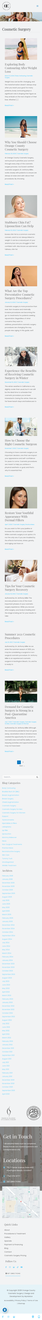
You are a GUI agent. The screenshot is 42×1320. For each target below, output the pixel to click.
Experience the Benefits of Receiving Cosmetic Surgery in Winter (20, 374)
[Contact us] (39, 1316)
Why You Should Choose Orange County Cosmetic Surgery (21, 145)
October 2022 (7, 1013)
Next (22, 766)
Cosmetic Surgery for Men (12, 809)
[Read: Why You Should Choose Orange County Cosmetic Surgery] (21, 127)
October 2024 (7, 932)
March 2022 (6, 1038)
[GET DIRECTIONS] (12, 1181)
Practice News (29, 524)
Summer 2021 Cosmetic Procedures (20, 636)
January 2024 (7, 960)
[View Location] (5, 1167)
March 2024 (6, 953)
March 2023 (6, 995)
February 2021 (7, 1073)
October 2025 (7, 890)
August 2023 (7, 978)
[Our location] (33, 1316)
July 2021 (5, 1062)
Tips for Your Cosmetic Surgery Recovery (20, 588)
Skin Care (5, 855)
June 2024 (6, 946)
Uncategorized (8, 862)
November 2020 (8, 1083)
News (4, 841)
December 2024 (8, 925)
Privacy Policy (20, 1300)
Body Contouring (20, 76)
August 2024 (7, 939)
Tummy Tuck (7, 858)
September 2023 (8, 974)
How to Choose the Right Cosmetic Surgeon (21, 442)
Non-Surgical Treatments (12, 844)
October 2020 (7, 1087)
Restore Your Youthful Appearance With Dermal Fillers (19, 516)
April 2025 (6, 911)
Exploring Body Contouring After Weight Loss (21, 67)
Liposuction (6, 834)
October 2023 (7, 971)
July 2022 (5, 1023)
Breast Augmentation (10, 795)
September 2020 (8, 1090)
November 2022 (8, 1009)
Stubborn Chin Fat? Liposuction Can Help (19, 224)
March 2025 (6, 914)
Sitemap (21, 1303)
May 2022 (5, 1031)
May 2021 (5, 1069)
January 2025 (7, 921)
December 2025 (8, 883)
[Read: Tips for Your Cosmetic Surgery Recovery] (21, 570)
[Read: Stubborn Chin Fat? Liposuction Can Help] (21, 206)
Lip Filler (5, 830)
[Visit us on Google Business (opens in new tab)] (14, 1267)
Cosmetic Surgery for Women (19, 724)
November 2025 (8, 886)
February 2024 (7, 957)
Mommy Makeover (9, 837)
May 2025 (6, 907)
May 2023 (5, 988)
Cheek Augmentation (10, 802)
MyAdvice (28, 1296)
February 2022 (7, 1041)
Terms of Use (32, 1300)
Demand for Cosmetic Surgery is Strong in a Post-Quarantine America (19, 712)
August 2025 (7, 897)
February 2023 (7, 999)
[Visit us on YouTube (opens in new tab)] (21, 1267)
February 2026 (7, 876)
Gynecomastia (8, 820)
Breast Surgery (7, 799)
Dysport (5, 816)
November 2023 (8, 967)
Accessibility (9, 1300)
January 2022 (7, 1045)
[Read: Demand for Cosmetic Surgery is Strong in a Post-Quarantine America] (21, 691)
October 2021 (7, 1052)
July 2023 (5, 981)
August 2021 (6, 1059)
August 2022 (7, 1020)
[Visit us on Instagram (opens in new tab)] (10, 1267)
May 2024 (6, 950)
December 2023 (8, 964)
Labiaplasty (6, 827)
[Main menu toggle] (37, 6)
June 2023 (6, 985)
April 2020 (6, 1094)
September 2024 (8, 936)
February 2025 (7, 918)
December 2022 (8, 1006)
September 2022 (8, 1016)
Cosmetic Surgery (23, 154)
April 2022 (5, 1034)
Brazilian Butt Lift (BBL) (10, 792)
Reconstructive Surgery (11, 851)
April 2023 (6, 992)
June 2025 (6, 904)
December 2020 (8, 1080)
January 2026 (7, 879)
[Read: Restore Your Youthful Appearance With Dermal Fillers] (21, 497)
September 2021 (8, 1055)
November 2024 (8, 928)
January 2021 (7, 1076)
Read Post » (9, 105)
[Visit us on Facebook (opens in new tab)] (6, 1267)
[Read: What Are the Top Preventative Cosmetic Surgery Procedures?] (21, 276)
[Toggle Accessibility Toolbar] (4, 1309)
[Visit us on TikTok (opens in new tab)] (17, 1267)
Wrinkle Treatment (9, 865)
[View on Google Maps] (21, 1202)
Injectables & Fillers (9, 823)
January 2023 (7, 1002)
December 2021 (8, 1048)
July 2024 (5, 943)
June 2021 (5, 1066)
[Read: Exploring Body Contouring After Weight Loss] (21, 49)
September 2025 (8, 893)
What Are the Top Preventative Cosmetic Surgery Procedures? (19, 294)
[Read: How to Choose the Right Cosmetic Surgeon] (21, 426)
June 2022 (6, 1027)
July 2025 (5, 900)
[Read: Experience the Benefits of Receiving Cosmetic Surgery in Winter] (21, 356)
